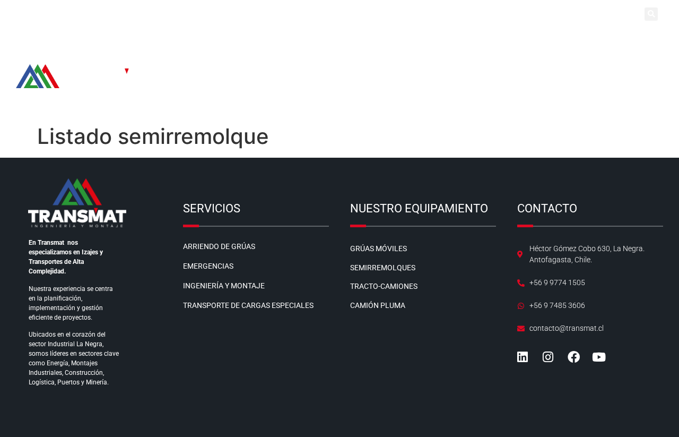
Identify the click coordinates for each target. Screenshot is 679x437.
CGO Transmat (536, 36)
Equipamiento (261, 36)
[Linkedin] (563, 14)
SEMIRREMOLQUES (382, 267)
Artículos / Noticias (333, 36)
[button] (651, 14)
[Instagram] (584, 14)
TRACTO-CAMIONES (383, 286)
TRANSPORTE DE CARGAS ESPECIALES (248, 305)
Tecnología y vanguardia (416, 36)
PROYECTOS (485, 36)
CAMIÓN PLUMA (377, 305)
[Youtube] (624, 14)
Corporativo (590, 36)
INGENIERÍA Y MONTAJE (224, 285)
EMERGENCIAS (208, 266)
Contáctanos (182, 68)
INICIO (169, 36)
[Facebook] (604, 14)
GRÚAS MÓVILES (378, 248)
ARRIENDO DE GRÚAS (219, 246)
